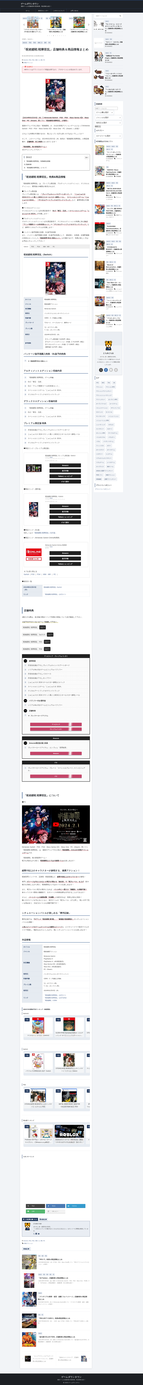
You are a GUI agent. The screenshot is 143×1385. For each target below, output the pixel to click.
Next (88, 24)
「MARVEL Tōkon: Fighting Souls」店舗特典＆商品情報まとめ (114, 172)
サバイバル (109, 412)
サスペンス (99, 412)
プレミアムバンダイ (56, 729)
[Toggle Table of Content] (85, 157)
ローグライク (100, 466)
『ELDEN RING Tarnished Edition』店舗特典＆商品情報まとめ (113, 228)
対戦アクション (28, 62)
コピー (42, 627)
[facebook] (36, 1234)
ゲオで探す (65, 482)
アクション (99, 387)
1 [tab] (48, 36)
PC (44, 60)
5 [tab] (55, 36)
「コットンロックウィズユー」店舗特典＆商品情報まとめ (113, 303)
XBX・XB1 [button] (46, 246)
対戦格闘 (118, 176)
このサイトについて (58, 10)
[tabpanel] (33, 25)
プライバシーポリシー (103, 489)
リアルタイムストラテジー (104, 458)
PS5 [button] (32, 246)
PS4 (33, 60)
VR (114, 382)
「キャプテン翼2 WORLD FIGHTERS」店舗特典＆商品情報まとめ (114, 211)
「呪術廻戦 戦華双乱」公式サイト (55, 594)
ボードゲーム (111, 450)
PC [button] (54, 246)
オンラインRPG (112, 399)
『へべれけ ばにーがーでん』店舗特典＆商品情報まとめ (114, 92)
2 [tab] (50, 36)
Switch (26, 60)
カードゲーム (113, 403)
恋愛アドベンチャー (110, 479)
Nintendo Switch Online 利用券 (56, 545)
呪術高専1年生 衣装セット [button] (39, 361)
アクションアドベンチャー (104, 391)
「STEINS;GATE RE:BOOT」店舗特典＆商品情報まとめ (114, 249)
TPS (109, 382)
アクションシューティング (104, 395)
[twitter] (34, 1234)
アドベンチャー (100, 399)
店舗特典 (29, 164)
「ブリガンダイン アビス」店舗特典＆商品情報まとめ (113, 320)
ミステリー (99, 454)
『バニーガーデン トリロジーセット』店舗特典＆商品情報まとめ (114, 76)
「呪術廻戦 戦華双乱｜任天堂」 (45, 533)
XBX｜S (37, 60)
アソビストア (56, 724)
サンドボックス (100, 416)
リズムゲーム (100, 462)
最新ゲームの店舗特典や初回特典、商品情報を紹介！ (71, 1379)
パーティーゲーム (108, 441)
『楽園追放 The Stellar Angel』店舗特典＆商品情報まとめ (114, 58)
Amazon (65, 465)
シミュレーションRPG (102, 420)
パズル (98, 441)
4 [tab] (53, 36)
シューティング (100, 424)
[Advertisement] (56, 1179)
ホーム (28, 10)
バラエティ (111, 437)
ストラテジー (100, 429)
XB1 (41, 60)
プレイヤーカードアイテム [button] (39, 716)
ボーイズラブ (100, 450)
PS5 (30, 60)
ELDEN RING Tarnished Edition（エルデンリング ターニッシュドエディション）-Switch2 (38, 1035)
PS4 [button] (38, 246)
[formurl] (111, 370)
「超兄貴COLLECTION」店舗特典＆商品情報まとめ (56, 1337)
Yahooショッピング (65, 476)
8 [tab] (61, 36)
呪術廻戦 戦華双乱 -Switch (54, 496)
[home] (39, 1234)
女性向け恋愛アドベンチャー (104, 471)
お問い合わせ (74, 10)
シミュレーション (117, 291)
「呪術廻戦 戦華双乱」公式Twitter (55, 998)
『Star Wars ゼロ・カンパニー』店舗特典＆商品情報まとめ (113, 285)
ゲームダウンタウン (30, 4)
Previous (24, 24)
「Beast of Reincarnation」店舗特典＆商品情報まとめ (113, 267)
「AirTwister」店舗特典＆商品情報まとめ (53, 1278)
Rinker (51, 457)
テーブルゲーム (112, 433)
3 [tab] (52, 36)
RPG (103, 382)
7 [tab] (59, 36)
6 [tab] (57, 36)
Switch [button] (26, 246)
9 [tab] (63, 36)
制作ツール (110, 466)
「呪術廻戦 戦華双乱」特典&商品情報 (37, 161)
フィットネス (100, 445)
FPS (97, 382)
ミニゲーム (109, 454)
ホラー (109, 445)
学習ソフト (99, 475)
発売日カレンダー (43, 10)
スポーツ (111, 217)
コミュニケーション (102, 408)
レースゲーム (111, 462)
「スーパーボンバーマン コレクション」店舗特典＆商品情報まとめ (113, 154)
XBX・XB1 (47, 574)
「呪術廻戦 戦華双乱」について (36, 168)
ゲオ (56, 776)
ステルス (110, 199)
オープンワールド (114, 235)
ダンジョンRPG (100, 433)
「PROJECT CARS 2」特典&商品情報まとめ (54, 1318)
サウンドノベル (115, 408)
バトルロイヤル (100, 437)
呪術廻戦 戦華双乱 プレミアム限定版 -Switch (60, 456)
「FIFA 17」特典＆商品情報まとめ (50, 1259)
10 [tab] (65, 36)
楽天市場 (65, 471)
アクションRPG (110, 387)
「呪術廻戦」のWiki (50, 1000)
